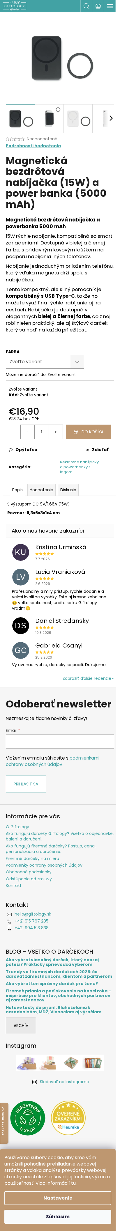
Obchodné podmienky (29, 872)
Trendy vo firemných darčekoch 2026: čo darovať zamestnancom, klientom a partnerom (59, 974)
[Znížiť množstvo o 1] (28, 432)
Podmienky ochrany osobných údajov (44, 865)
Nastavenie (57, 1198)
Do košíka (92, 432)
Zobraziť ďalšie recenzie (87, 678)
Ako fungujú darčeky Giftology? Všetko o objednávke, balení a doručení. (60, 836)
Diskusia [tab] (68, 490)
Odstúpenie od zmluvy (29, 879)
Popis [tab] (17, 490)
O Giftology (17, 827)
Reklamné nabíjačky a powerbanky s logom (79, 467)
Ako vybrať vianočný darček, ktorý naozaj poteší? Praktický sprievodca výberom (52, 962)
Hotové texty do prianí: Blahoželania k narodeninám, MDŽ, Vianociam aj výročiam (53, 1009)
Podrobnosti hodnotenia (33, 146)
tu (73, 1183)
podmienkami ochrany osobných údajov (52, 761)
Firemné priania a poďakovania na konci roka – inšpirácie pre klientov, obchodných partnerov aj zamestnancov (58, 995)
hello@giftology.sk (33, 914)
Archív (21, 1025)
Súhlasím (58, 1216)
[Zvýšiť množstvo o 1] (56, 432)
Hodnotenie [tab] (41, 490)
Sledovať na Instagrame (64, 1082)
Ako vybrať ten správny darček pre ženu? (52, 984)
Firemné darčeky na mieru (32, 858)
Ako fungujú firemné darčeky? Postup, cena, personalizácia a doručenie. (51, 848)
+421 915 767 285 (31, 921)
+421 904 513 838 (32, 928)
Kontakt (14, 885)
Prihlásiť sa (26, 784)
